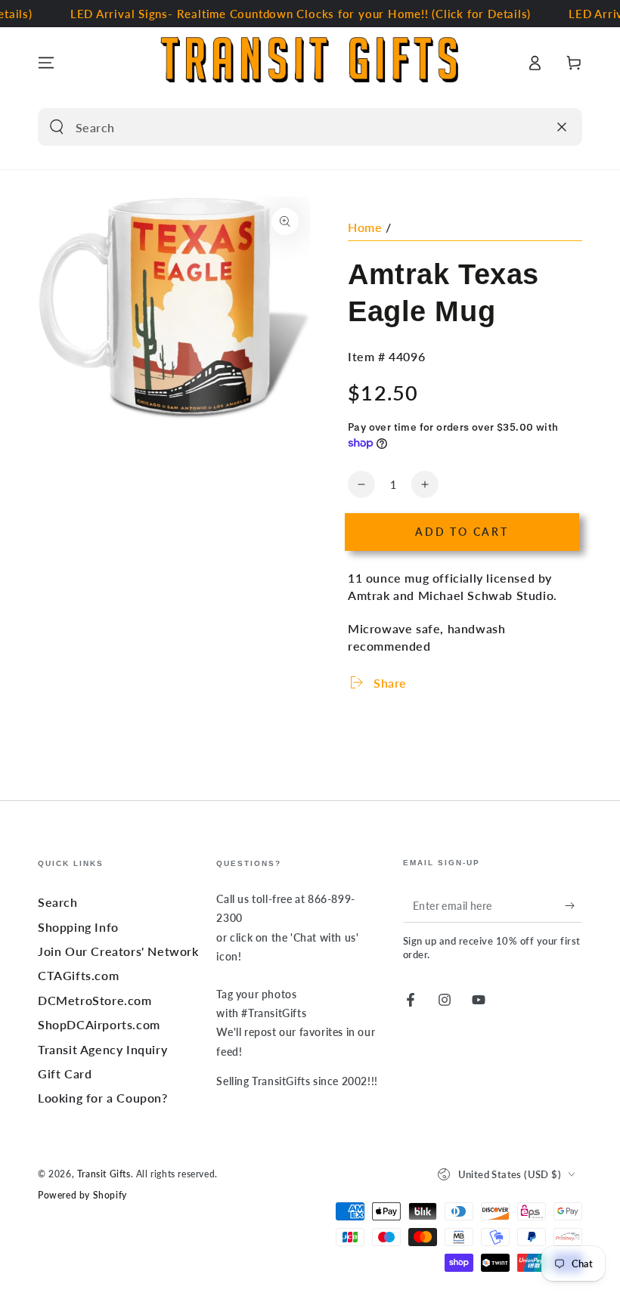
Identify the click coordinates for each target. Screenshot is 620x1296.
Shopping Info (78, 927)
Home (365, 227)
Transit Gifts (104, 1174)
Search (58, 902)
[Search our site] (56, 127)
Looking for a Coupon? (103, 1097)
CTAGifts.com (78, 975)
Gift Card (64, 1073)
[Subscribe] (573, 905)
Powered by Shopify (82, 1195)
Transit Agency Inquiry (102, 1049)
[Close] (562, 127)
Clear (530, 127)
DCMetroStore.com (95, 1000)
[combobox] (292, 127)
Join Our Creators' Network (118, 951)
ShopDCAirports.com (99, 1024)
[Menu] (46, 62)
